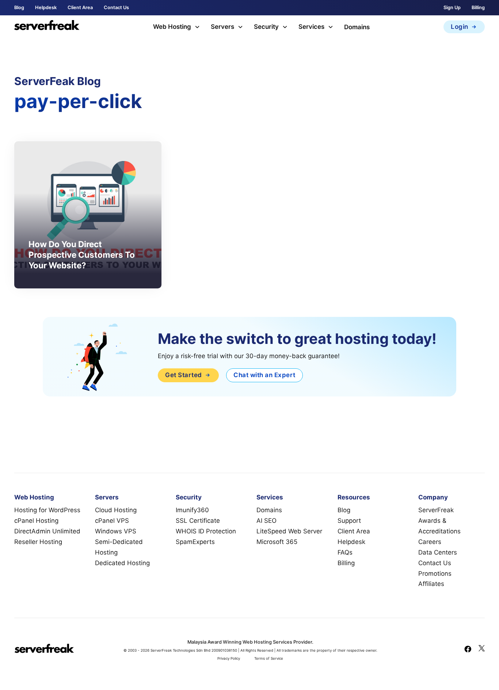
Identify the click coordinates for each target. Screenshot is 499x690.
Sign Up (452, 7)
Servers (222, 26)
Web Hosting (172, 26)
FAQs (345, 552)
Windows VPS (115, 531)
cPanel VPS (112, 520)
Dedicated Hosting (122, 563)
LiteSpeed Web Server (289, 531)
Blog (19, 7)
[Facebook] (468, 650)
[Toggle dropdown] (197, 27)
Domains (357, 27)
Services (311, 26)
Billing (478, 7)
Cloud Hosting (116, 510)
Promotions (435, 573)
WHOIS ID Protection (206, 531)
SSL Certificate (198, 520)
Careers (429, 541)
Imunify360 (192, 510)
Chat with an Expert (264, 375)
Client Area (80, 7)
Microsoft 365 (276, 541)
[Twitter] (482, 650)
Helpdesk (46, 7)
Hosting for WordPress (47, 510)
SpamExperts (195, 541)
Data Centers (437, 552)
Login (459, 26)
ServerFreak (436, 510)
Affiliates (431, 583)
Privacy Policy (228, 658)
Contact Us (116, 7)
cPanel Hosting (36, 520)
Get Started (183, 375)
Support (349, 520)
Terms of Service (268, 658)
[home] (46, 26)
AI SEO (266, 520)
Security (266, 26)
